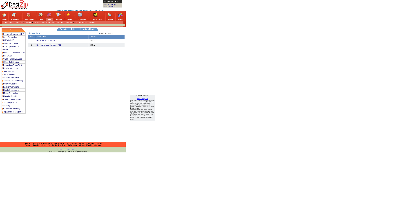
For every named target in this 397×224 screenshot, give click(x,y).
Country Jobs (7, 22)
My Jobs (92, 22)
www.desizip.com (142, 99)
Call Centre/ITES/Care (12, 59)
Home (4, 19)
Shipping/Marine (10, 102)
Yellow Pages (97, 19)
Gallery (59, 19)
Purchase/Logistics (11, 68)
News (41, 19)
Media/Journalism (10, 93)
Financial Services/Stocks (14, 53)
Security (6, 106)
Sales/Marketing (10, 37)
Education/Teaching (11, 109)
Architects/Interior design (13, 81)
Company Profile (81, 22)
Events (69, 19)
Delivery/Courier (10, 84)
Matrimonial (29, 19)
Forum (110, 19)
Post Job (69, 22)
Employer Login (58, 22)
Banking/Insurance (11, 46)
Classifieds (15, 19)
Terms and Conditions (68, 150)
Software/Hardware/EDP (13, 34)
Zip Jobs (37, 22)
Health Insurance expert (45, 41)
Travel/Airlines (9, 74)
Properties (82, 19)
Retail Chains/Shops (12, 99)
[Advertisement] (66, 4)
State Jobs (19, 22)
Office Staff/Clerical (11, 62)
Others (6, 50)
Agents (120, 19)
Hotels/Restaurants (11, 90)
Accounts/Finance (10, 43)
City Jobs (28, 22)
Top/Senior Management (13, 112)
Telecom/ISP (8, 71)
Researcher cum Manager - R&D (48, 45)
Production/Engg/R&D (12, 65)
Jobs (49, 19)
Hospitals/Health (10, 96)
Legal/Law (7, 56)
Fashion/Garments (11, 87)
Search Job (46, 22)
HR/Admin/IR (8, 40)
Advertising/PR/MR (11, 78)
